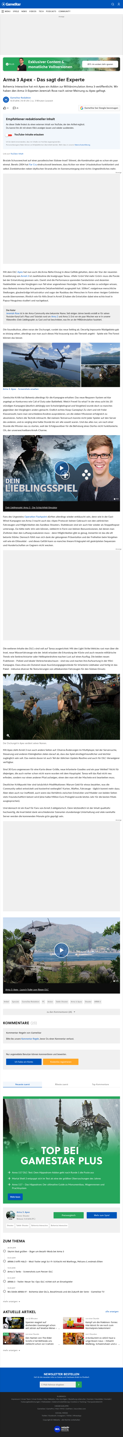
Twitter (44, 1415)
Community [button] (64, 11)
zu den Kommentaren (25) (59, 1011)
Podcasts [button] (51, 11)
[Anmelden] (79, 1385)
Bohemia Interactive (39, 1225)
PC (43, 1001)
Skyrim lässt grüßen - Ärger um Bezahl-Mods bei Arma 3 (36, 1251)
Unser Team (26, 1399)
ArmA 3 (25, 276)
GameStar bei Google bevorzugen (101, 107)
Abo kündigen (61, 1399)
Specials (15, 1001)
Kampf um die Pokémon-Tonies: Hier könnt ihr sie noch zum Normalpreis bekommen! (102, 1325)
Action (50, 1001)
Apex (20, 272)
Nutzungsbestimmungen (30, 1401)
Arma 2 (54, 316)
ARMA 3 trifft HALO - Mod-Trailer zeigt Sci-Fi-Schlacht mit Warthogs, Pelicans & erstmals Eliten (55, 1261)
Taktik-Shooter (62, 1001)
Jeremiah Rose (13, 313)
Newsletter (99, 1399)
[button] (112, 4)
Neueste (22, 1084)
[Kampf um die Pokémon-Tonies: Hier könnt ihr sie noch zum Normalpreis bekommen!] (73, 1323)
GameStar (41, 1408)
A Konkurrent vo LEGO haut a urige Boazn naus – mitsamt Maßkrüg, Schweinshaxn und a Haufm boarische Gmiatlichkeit (101, 1342)
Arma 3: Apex (76, 1001)
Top (100, 1084)
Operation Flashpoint (35, 516)
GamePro (50, 1408)
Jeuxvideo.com (80, 1408)
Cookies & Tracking (78, 1401)
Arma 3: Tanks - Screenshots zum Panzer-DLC (30, 1271)
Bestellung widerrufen (77, 1399)
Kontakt (107, 1399)
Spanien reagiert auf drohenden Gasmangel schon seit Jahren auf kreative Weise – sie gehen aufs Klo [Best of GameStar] (41, 1328)
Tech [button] (41, 11)
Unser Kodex (37, 1399)
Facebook (52, 1415)
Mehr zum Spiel (102, 1215)
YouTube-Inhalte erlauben (29, 134)
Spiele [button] (16, 11)
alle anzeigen (111, 1311)
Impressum (15, 1399)
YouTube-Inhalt (17, 153)
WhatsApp (77, 1415)
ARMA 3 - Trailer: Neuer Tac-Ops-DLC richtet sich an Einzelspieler (40, 1281)
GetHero (69, 1408)
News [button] (24, 11)
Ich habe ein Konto (24, 1061)
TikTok (69, 1415)
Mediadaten (46, 1401)
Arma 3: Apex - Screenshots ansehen (21, 389)
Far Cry (33, 164)
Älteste (61, 1084)
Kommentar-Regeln (30, 1038)
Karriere (90, 1399)
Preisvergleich (68, 1215)
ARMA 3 (97, 1001)
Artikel (6, 1001)
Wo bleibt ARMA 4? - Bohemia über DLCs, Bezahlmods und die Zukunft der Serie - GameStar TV (56, 1291)
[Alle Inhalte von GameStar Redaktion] (6, 100)
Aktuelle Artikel (19, 1312)
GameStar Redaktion (20, 98)
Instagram (61, 1415)
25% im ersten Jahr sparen (100, 64)
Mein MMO (59, 1408)
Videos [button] (32, 11)
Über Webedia (49, 1399)
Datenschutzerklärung (82, 145)
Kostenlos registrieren (60, 1061)
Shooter (88, 1001)
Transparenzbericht (94, 1401)
